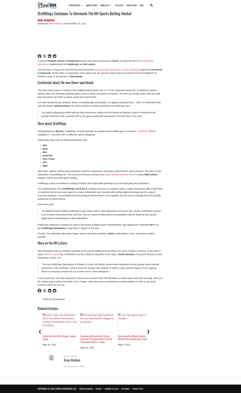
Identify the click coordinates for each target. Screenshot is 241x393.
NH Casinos (126, 388)
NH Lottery (119, 5)
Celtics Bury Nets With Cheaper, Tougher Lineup (59, 337)
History (99, 388)
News (141, 5)
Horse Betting (132, 5)
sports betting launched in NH (120, 174)
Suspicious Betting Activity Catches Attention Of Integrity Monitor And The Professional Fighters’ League (96, 339)
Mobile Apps (104, 5)
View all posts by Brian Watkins (74, 366)
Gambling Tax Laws (111, 388)
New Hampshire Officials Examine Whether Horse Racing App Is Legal (132, 337)
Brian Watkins (56, 23)
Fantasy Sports (91, 5)
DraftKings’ (146, 131)
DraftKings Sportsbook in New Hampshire (119, 69)
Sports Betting (74, 5)
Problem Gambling (86, 388)
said (59, 257)
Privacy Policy (138, 388)
